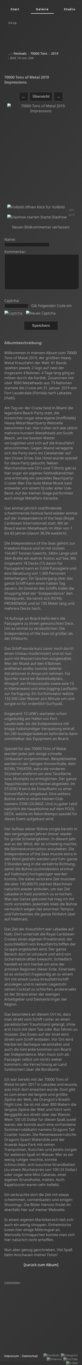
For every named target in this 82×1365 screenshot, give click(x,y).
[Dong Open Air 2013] (58, 1326)
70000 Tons (38, 53)
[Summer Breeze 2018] (51, 1330)
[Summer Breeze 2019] (57, 1295)
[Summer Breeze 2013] (20, 1330)
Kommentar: (15, 251)
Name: (9, 239)
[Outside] (70, 1302)
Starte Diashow (53, 217)
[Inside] (10, 1326)
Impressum (11, 1356)
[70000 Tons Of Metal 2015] (23, 1291)
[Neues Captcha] (41, 313)
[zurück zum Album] (41, 1264)
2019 (54, 53)
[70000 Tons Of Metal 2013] (23, 1287)
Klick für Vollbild (50, 207)
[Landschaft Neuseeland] (58, 1318)
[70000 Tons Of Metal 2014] (23, 1337)
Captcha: (11, 300)
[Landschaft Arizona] (50, 1302)
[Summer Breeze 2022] (20, 1306)
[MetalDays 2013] (17, 1341)
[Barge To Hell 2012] (55, 1314)
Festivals (20, 53)
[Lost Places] (45, 1333)
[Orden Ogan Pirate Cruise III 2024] (28, 1310)
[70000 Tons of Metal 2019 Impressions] (41, 154)
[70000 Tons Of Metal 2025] (23, 1318)
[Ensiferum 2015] (53, 1291)
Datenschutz (30, 1356)
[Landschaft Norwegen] (20, 1302)
